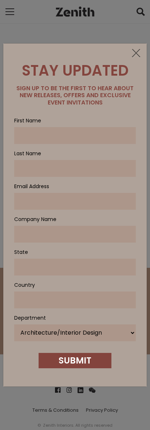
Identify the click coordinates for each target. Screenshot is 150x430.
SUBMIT (75, 360)
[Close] (135, 53)
